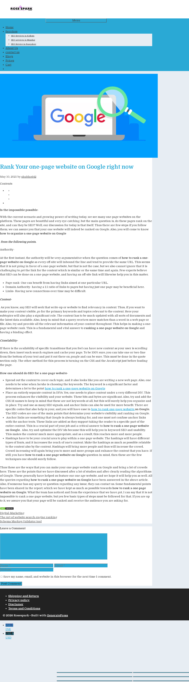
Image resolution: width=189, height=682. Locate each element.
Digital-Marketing (12, 513)
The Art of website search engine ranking (28, 517)
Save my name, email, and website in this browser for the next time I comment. (57, 576)
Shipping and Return (23, 596)
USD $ (10, 635)
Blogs (9, 56)
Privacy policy (19, 600)
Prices (10, 60)
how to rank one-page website (113, 409)
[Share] (94, 676)
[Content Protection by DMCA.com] (7, 509)
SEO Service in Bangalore (23, 44)
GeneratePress (57, 615)
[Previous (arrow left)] (94, 680)
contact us (13, 52)
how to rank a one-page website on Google (75, 388)
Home (10, 27)
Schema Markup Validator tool (21, 521)
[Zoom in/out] (94, 672)
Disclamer (15, 604)
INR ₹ (9, 627)
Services (11, 31)
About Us (12, 48)
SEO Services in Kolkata (22, 36)
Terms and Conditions (24, 608)
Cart (8, 64)
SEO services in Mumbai (23, 40)
